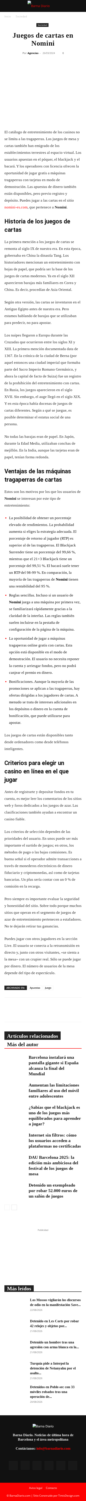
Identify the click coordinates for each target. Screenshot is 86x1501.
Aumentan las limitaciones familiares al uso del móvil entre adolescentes (54, 1090)
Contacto (51, 1488)
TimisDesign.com (68, 1495)
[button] (7, 6)
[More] (70, 69)
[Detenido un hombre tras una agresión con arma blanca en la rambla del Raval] (15, 1347)
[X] (39, 69)
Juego (48, 987)
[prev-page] (7, 1207)
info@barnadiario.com (53, 1448)
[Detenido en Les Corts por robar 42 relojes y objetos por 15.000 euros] (15, 1326)
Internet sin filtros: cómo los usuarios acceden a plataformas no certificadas (55, 1140)
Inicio (7, 16)
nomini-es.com (16, 207)
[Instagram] (25, 1465)
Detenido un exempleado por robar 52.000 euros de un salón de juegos (53, 1190)
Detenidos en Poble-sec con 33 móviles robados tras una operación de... (52, 1392)
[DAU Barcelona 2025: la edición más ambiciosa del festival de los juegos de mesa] (15, 1162)
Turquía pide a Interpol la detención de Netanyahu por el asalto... (53, 1368)
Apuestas (35, 987)
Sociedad (21, 16)
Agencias (33, 53)
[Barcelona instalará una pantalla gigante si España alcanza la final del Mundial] (15, 1062)
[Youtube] (60, 1465)
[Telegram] (60, 69)
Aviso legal (35, 1488)
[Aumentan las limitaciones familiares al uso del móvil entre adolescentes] (15, 1090)
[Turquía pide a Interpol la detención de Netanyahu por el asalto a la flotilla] (15, 1369)
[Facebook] (29, 69)
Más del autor (23, 1044)
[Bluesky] (72, 1465)
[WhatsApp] (49, 69)
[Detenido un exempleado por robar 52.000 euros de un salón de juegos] (15, 1190)
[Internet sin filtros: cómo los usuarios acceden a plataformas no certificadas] (15, 1140)
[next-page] (14, 1207)
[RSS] (37, 1465)
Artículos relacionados (32, 1036)
